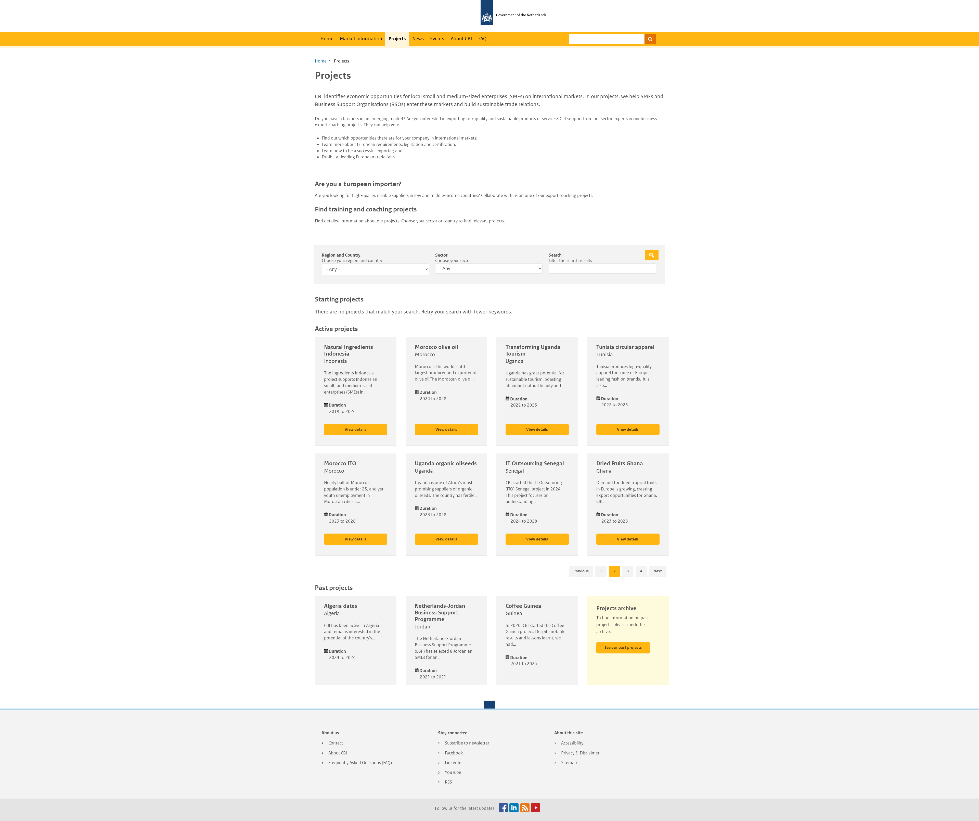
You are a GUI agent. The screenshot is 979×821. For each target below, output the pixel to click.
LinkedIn (453, 762)
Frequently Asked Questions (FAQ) (360, 762)
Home (326, 39)
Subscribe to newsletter (467, 743)
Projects (397, 39)
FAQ (482, 39)
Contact (335, 743)
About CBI (461, 39)
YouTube (453, 772)
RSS (448, 782)
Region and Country (341, 255)
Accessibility (572, 743)
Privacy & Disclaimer (580, 753)
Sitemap (569, 762)
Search (555, 255)
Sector (441, 255)
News (418, 39)
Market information (361, 39)
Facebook (454, 753)
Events (437, 39)
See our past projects (623, 647)
